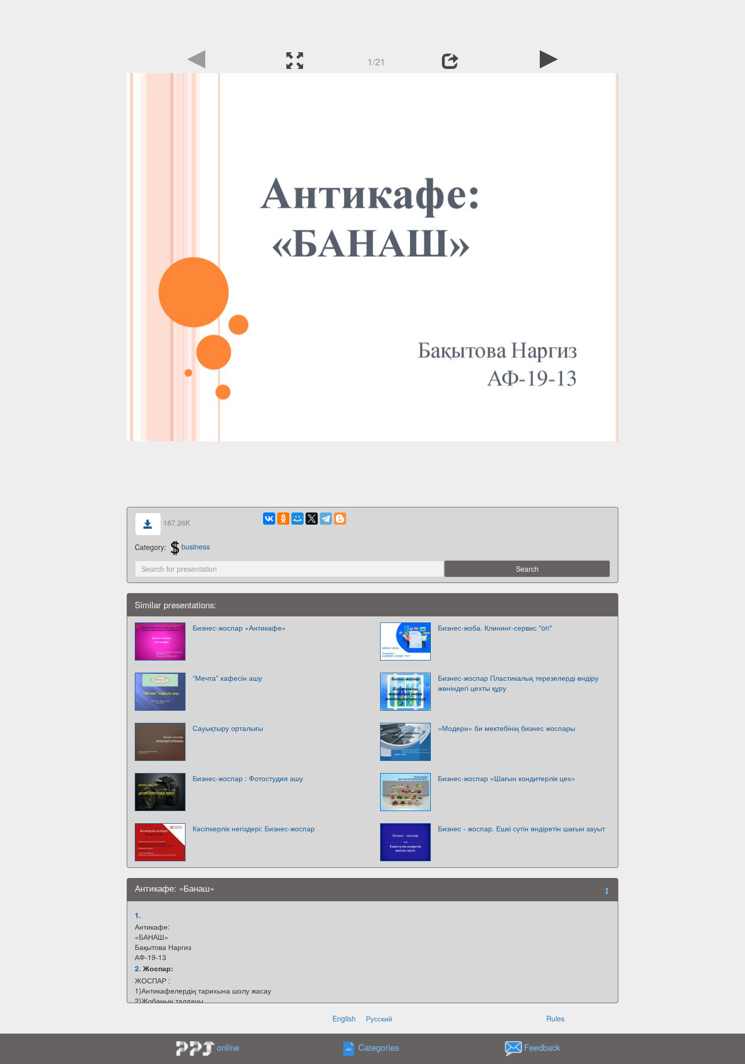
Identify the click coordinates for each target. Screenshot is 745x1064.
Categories (378, 1047)
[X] (312, 518)
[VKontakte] (269, 518)
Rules (555, 1018)
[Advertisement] (372, 23)
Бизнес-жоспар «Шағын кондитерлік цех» (506, 778)
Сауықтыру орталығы (228, 728)
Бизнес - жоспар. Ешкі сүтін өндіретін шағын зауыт (521, 828)
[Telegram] (326, 518)
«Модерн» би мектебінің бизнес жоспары (506, 728)
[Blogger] (340, 518)
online (228, 1047)
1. (138, 915)
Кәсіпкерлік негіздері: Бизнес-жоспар (254, 828)
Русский (379, 1018)
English (344, 1018)
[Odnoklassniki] (283, 518)
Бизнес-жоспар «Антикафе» (239, 627)
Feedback (542, 1047)
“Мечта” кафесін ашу (227, 678)
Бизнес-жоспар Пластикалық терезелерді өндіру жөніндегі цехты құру (518, 683)
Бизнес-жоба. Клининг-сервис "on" (495, 627)
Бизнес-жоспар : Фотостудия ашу (248, 778)
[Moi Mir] (297, 518)
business (195, 546)
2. (138, 968)
